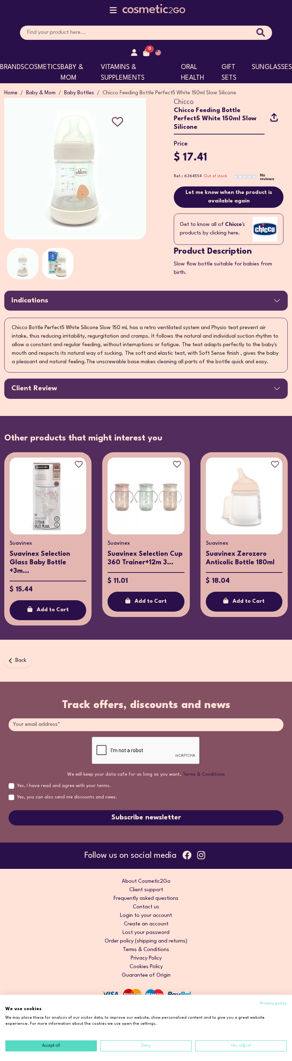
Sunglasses (272, 67)
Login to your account (146, 915)
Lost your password (146, 932)
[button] (113, 12)
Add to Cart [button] (53, 610)
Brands (12, 67)
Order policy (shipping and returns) (146, 941)
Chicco (184, 102)
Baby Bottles (79, 93)
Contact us (146, 907)
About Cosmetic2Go (146, 881)
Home (10, 93)
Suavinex (21, 543)
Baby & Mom (72, 72)
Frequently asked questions (146, 898)
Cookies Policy (146, 967)
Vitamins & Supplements (123, 72)
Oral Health (192, 72)
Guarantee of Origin (146, 975)
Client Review (34, 388)
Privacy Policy (146, 958)
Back (20, 660)
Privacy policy (273, 1003)
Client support (146, 890)
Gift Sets (228, 72)
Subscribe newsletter (146, 817)
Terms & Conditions (204, 774)
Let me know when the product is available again (229, 197)
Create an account (146, 924)
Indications (29, 300)
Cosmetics (42, 67)
